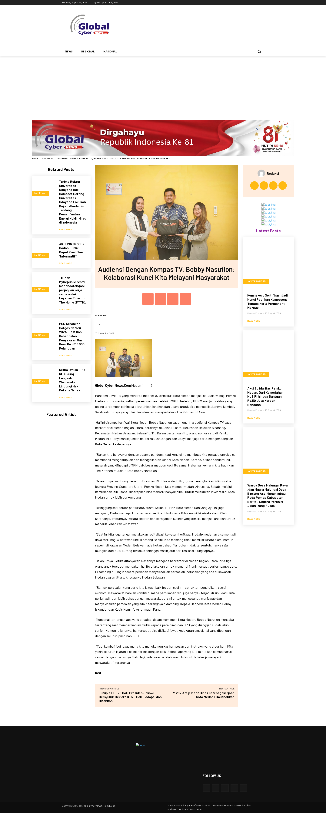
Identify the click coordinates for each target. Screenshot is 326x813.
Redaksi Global (254, 313)
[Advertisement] (163, 84)
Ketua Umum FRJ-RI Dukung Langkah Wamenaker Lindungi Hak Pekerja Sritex (72, 380)
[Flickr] (224, 788)
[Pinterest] (172, 299)
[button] (259, 51)
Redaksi (102, 315)
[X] (251, 3)
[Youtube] (261, 3)
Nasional (48, 158)
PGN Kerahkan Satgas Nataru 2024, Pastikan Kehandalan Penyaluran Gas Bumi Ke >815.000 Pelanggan (72, 336)
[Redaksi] (262, 173)
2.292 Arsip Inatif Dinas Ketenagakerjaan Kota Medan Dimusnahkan (204, 695)
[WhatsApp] (185, 299)
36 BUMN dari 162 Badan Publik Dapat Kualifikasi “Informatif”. (71, 250)
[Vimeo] (256, 3)
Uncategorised (256, 281)
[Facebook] (240, 3)
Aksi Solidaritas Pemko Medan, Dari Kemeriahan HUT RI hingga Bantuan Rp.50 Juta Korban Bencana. (265, 396)
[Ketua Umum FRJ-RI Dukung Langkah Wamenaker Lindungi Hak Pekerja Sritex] (43, 376)
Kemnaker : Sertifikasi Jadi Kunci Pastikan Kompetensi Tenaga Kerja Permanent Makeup (267, 301)
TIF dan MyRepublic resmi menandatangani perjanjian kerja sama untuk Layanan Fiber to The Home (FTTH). (72, 290)
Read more (65, 229)
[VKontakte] (243, 788)
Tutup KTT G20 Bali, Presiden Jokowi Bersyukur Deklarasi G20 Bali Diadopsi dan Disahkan (130, 697)
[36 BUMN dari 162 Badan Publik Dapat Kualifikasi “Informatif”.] (43, 250)
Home (35, 158)
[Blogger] (206, 788)
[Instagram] (246, 3)
